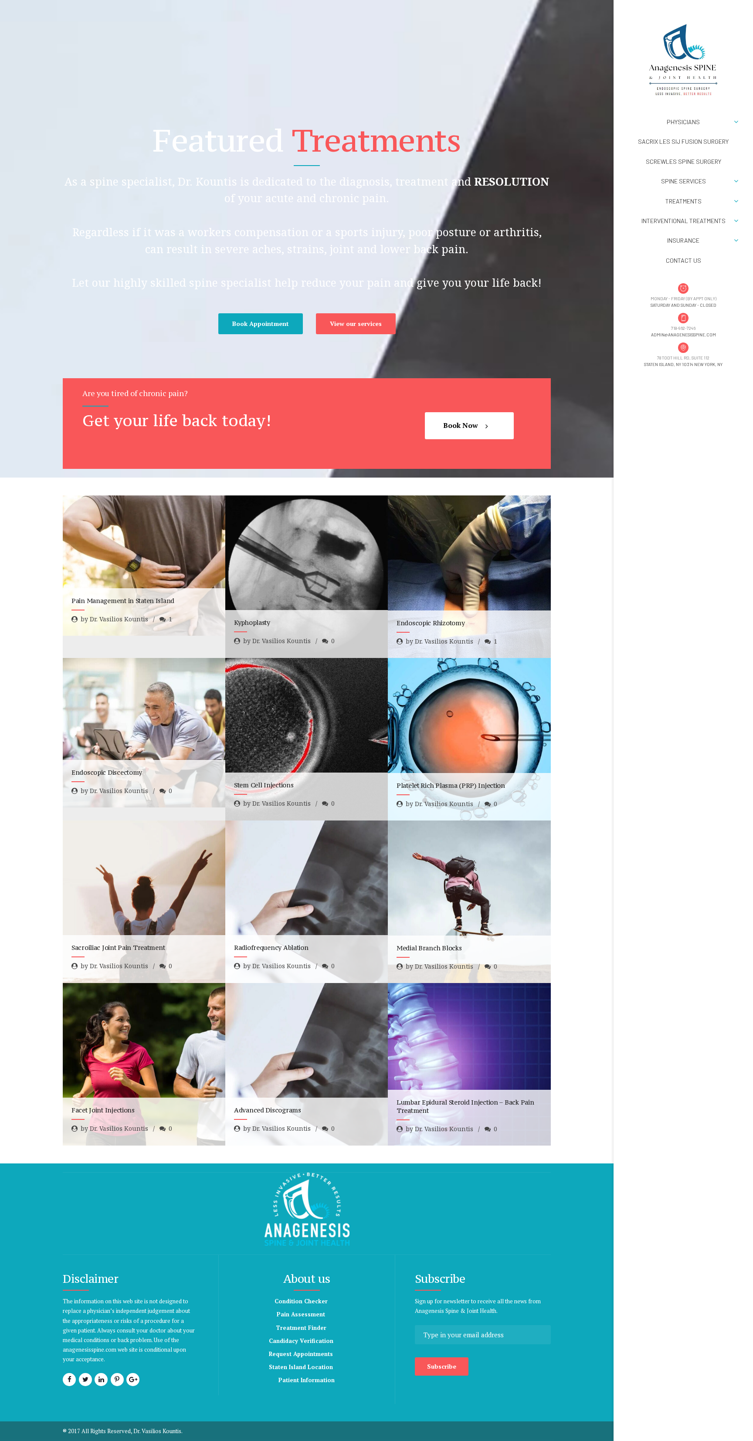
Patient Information (306, 1380)
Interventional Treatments (683, 220)
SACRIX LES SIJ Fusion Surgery (683, 141)
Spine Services (683, 181)
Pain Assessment (301, 1314)
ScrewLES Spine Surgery (683, 161)
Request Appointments (301, 1354)
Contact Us (683, 260)
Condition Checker (301, 1301)
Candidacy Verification (301, 1341)
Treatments (683, 201)
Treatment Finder (301, 1328)
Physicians (683, 121)
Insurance (683, 240)
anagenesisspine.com (89, 1349)
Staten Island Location (301, 1367)
